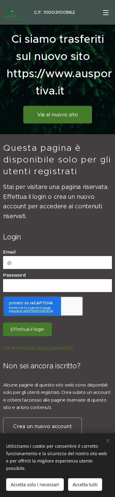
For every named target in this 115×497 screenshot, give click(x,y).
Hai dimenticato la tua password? (38, 348)
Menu (106, 12)
